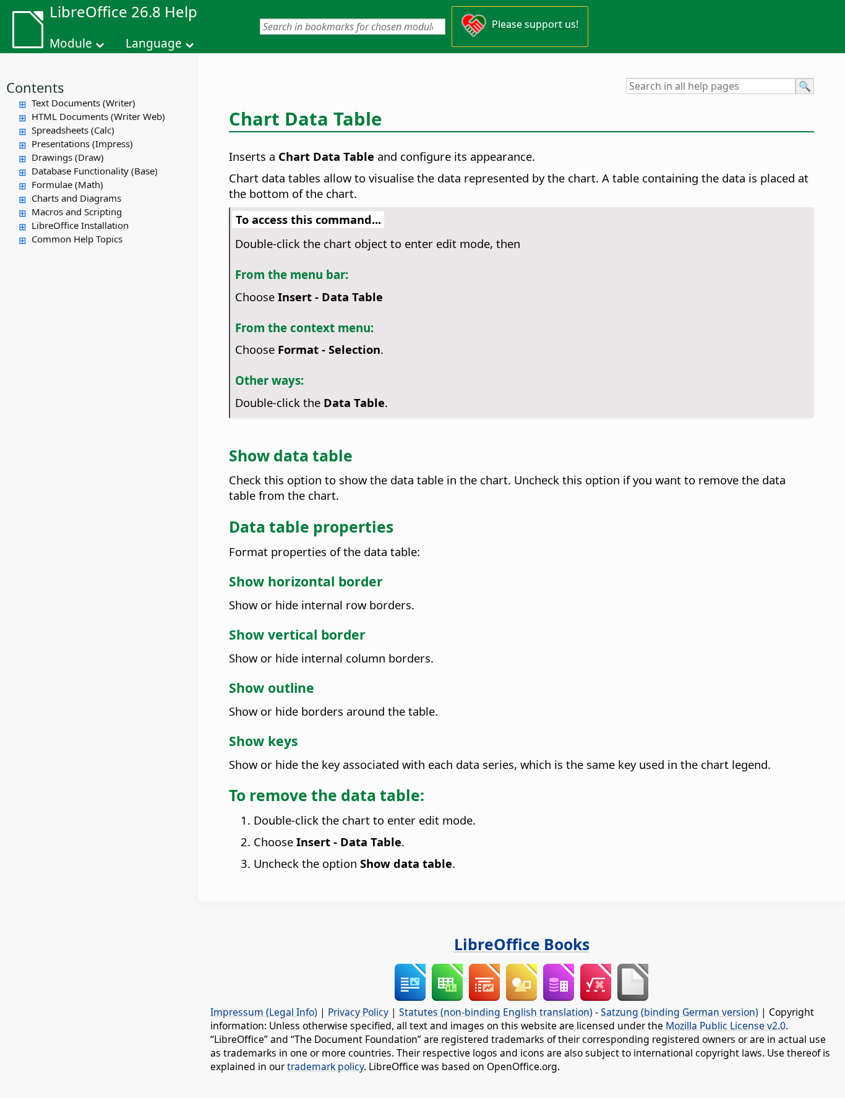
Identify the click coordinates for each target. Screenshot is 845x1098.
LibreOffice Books (522, 943)
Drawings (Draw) (68, 157)
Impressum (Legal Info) (263, 1012)
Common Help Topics (77, 239)
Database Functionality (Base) (95, 171)
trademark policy (325, 1066)
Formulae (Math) (67, 184)
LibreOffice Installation (80, 225)
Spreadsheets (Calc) (73, 130)
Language (154, 43)
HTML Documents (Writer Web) (98, 116)
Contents (35, 87)
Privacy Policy (358, 1012)
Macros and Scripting (77, 211)
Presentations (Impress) (82, 143)
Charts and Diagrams (76, 198)
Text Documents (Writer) (83, 103)
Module (70, 43)
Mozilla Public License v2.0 (726, 1025)
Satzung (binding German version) (679, 1012)
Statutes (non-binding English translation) (496, 1012)
